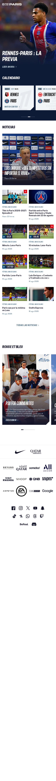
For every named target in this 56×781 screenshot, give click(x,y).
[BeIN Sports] (34, 491)
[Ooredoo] (34, 468)
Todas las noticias (26, 325)
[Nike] (20, 452)
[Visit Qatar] (21, 468)
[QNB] (34, 479)
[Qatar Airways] (35, 452)
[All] (47, 468)
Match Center (11, 107)
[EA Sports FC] (21, 491)
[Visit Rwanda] (8, 479)
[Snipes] (47, 479)
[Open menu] (52, 4)
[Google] (47, 491)
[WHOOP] (21, 479)
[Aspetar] (8, 491)
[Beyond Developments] (8, 468)
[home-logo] (12, 4)
